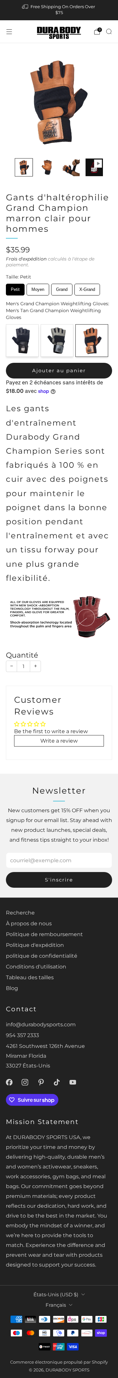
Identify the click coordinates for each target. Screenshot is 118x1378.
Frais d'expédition (26, 258)
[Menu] (9, 31)
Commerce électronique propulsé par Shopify (59, 1362)
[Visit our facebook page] (9, 1082)
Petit (15, 288)
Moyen (38, 288)
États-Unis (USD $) (55, 1295)
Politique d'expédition (35, 945)
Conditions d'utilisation (36, 966)
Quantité (22, 655)
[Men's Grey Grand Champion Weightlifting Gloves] (57, 340)
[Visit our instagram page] (25, 1082)
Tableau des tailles (30, 977)
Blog (12, 988)
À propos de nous (29, 923)
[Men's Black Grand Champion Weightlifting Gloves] (22, 340)
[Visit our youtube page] (73, 1082)
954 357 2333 (22, 1035)
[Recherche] (109, 31)
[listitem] (59, 10)
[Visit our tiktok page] (57, 1082)
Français (56, 1305)
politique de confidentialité (41, 955)
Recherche (20, 912)
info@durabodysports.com (41, 1024)
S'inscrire (59, 880)
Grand (62, 288)
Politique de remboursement (44, 934)
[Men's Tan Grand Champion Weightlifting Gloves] (91, 340)
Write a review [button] (59, 740)
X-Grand (87, 288)
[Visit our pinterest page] (41, 1082)
